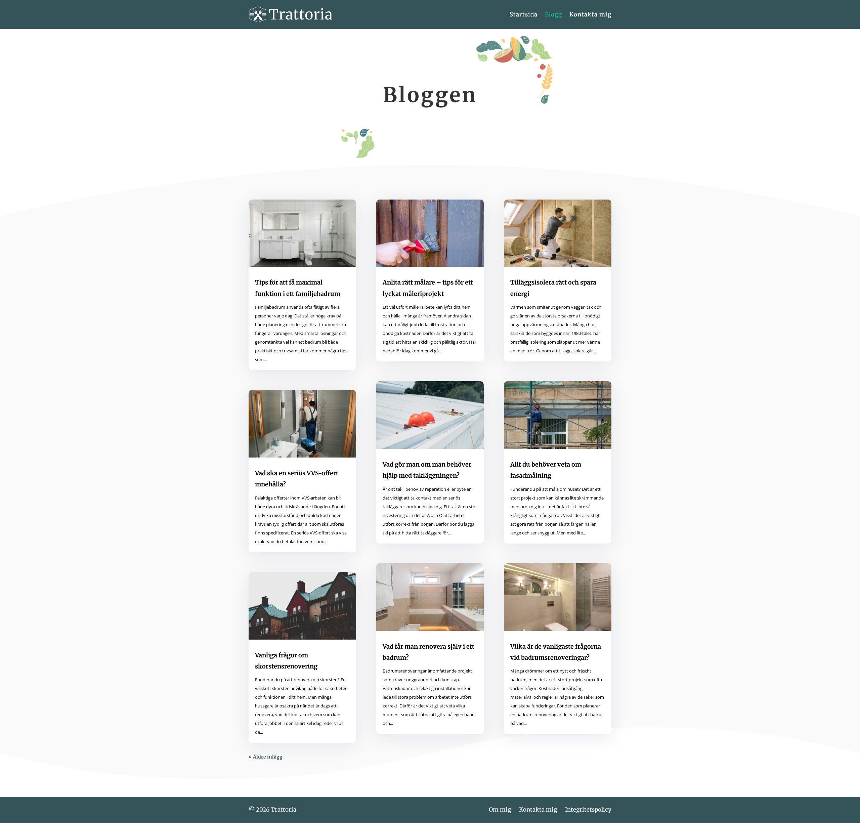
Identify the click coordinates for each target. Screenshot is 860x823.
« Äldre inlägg (266, 757)
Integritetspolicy (588, 809)
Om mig (500, 809)
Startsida (524, 14)
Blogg (553, 14)
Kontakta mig (590, 14)
